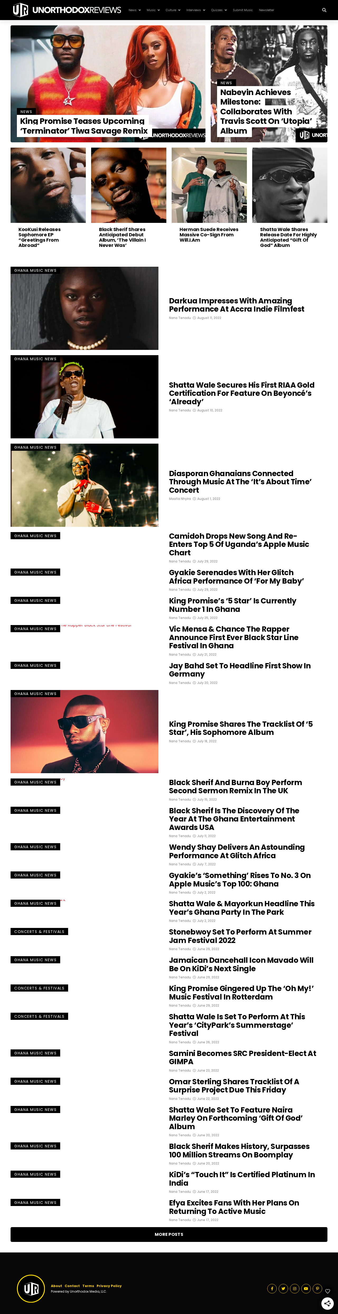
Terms (88, 1286)
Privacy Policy (109, 1286)
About (56, 1286)
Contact (72, 1286)
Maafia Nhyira (180, 498)
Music (151, 10)
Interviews (193, 10)
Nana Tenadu (180, 318)
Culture (171, 10)
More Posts (169, 1234)
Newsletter (266, 10)
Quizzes (217, 10)
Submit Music (243, 10)
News (133, 10)
